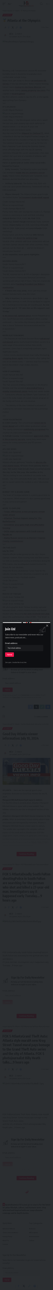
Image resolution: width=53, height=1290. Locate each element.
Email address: (11, 643)
